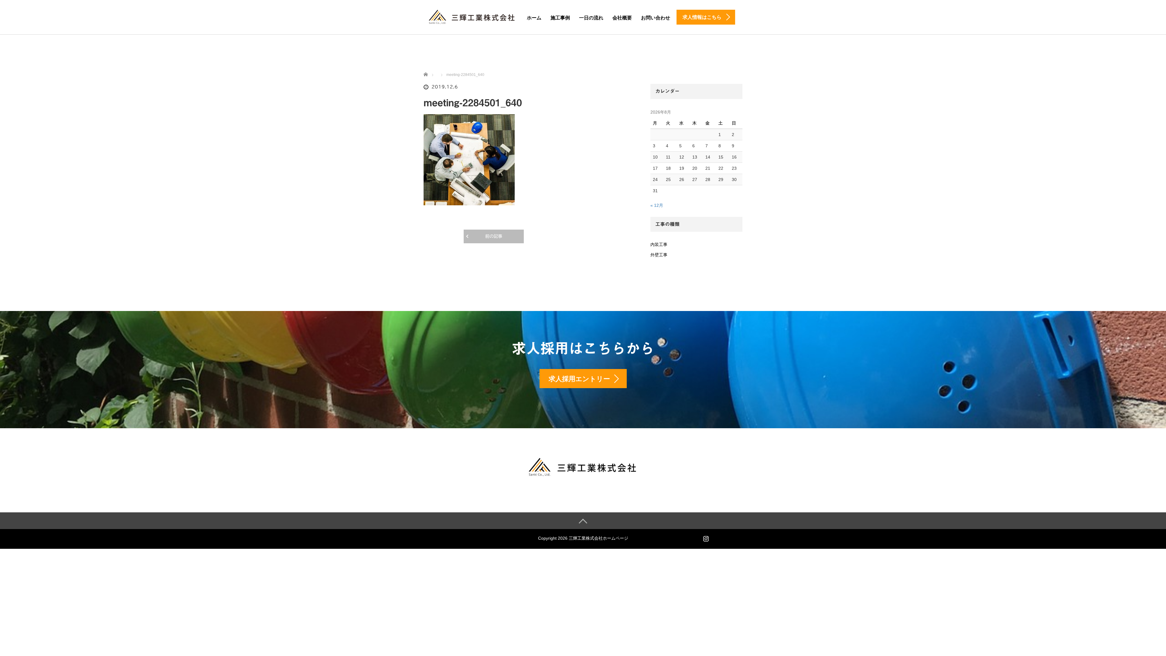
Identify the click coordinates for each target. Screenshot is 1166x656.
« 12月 (656, 205)
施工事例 (560, 17)
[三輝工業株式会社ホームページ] (472, 15)
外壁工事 (658, 254)
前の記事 (493, 236)
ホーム (534, 17)
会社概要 (622, 17)
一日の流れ (591, 17)
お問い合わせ (655, 17)
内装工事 (658, 244)
